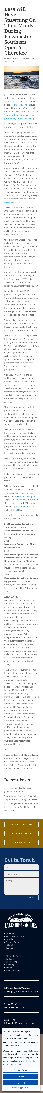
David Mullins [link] (20, 105)
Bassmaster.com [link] (12, 202)
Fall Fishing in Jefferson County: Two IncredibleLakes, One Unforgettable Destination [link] (21, 807)
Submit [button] (32, 897)
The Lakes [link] (10, 933)
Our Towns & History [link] (16, 936)
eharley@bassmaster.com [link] (22, 761)
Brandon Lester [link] (28, 493)
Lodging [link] (10, 959)
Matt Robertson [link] (24, 301)
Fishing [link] (27, 58)
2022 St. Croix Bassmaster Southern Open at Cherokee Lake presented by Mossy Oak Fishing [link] (21, 115)
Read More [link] (14, 1045)
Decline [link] (21, 1076)
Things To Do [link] (9, 62)
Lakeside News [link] (13, 970)
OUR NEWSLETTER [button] (21, 833)
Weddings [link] (11, 939)
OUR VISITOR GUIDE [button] (21, 824)
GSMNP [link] (9, 945)
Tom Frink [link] (13, 509)
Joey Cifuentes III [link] (23, 506)
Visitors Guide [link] (12, 942)
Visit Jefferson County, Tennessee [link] (19, 515)
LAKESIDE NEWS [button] (21, 842)
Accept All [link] (21, 1083)
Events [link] (9, 967)
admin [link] (9, 58)
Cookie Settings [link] (20, 1070)
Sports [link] (33, 58)
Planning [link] (10, 964)
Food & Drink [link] (12, 961)
